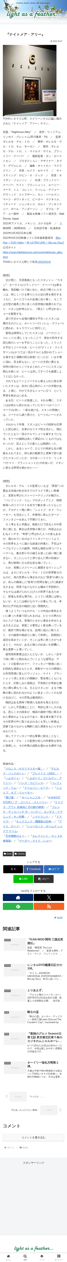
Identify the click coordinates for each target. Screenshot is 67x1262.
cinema (21, 854)
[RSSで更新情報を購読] (49, 906)
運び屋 (10, 797)
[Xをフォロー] (49, 897)
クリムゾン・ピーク (36, 787)
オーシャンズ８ (31, 797)
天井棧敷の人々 (15, 835)
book (9, 854)
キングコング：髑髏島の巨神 (33, 821)
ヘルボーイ (12, 778)
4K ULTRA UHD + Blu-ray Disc (44, 242)
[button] (44, 879)
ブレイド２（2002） (44, 773)
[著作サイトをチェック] (18, 897)
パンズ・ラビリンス (31, 782)
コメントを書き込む (33, 1137)
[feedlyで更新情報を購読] (18, 906)
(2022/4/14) (44, 261)
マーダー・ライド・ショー (35, 840)
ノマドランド (40, 816)
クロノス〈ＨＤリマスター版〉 (24, 768)
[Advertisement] (33, 1198)
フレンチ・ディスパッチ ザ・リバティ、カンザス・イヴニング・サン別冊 (33, 812)
